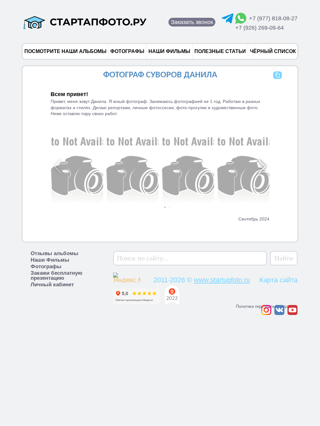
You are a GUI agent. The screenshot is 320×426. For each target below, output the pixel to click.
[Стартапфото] (85, 22)
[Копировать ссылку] (277, 75)
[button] (160, 207)
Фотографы (127, 51)
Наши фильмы (169, 51)
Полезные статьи (220, 51)
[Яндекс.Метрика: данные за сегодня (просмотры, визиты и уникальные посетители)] (139, 276)
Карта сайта (278, 280)
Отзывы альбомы (54, 253)
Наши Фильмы (50, 260)
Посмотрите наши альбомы (65, 51)
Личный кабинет (52, 285)
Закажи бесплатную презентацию (56, 275)
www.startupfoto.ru (222, 280)
